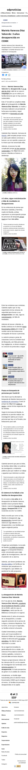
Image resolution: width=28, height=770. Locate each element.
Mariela (4, 135)
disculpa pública (7, 564)
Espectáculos (5, 744)
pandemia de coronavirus (10, 401)
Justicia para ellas (7, 26)
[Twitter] (6, 75)
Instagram (4, 764)
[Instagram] (17, 694)
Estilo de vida (5, 727)
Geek (3, 749)
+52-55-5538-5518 (19, 711)
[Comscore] (14, 702)
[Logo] (14, 9)
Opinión (4, 723)
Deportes (4, 732)
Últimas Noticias (6, 13)
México (14, 13)
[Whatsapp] (9, 75)
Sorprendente (6, 740)
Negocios (4, 736)
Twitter (3, 759)
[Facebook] (3, 75)
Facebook (4, 755)
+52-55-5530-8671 (19, 715)
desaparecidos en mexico (9, 22)
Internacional (20, 13)
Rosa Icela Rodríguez (8, 16)
